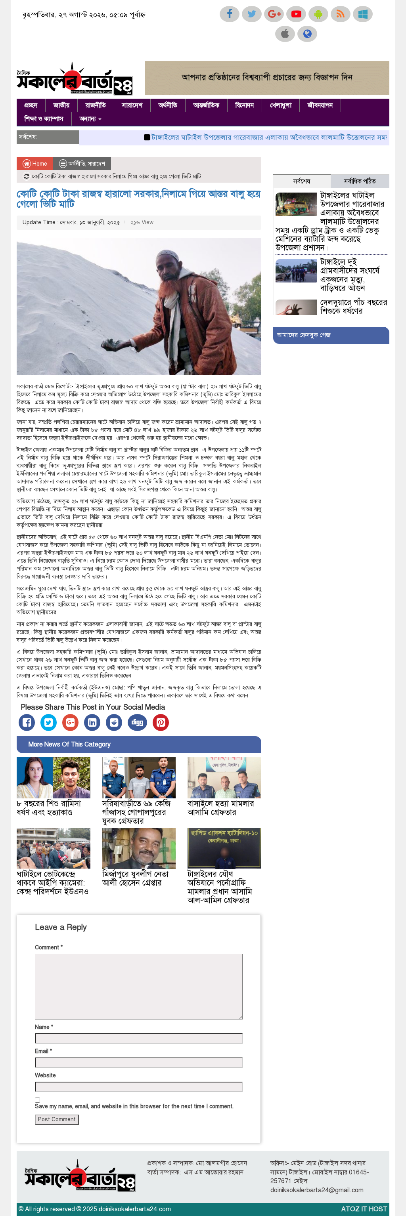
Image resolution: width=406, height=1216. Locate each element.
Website (45, 1075)
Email (43, 1051)
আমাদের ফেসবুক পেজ (304, 335)
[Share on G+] (70, 722)
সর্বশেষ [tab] (301, 181)
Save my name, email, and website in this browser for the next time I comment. (134, 1106)
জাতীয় (61, 105)
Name (44, 1027)
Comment (49, 947)
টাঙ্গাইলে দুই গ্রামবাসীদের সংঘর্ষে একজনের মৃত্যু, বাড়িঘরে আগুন (349, 275)
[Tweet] (48, 722)
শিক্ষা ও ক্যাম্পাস (44, 119)
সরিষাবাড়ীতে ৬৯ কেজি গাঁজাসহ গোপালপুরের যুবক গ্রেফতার (136, 812)
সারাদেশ (132, 105)
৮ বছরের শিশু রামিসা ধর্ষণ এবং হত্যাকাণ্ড (49, 808)
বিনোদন (245, 105)
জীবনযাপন (320, 105)
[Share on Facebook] (27, 722)
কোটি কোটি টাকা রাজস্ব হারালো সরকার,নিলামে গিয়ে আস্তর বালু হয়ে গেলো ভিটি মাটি (138, 199)
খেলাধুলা (280, 105)
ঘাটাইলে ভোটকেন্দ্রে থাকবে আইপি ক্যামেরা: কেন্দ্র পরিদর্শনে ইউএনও (53, 883)
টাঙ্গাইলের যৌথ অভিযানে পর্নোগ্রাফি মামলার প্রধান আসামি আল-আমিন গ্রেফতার (220, 887)
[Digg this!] (137, 722)
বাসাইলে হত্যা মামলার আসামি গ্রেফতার (221, 808)
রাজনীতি (96, 105)
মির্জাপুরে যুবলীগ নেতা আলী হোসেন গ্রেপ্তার (135, 878)
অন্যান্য (89, 119)
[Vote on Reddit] (114, 722)
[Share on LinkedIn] (92, 722)
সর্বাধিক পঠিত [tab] (360, 181)
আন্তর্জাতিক (206, 105)
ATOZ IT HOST (364, 1209)
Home (39, 163)
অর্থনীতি (168, 105)
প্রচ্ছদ (31, 105)
